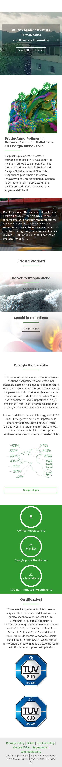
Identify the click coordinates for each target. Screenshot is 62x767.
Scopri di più (31, 288)
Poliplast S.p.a (21, 755)
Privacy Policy (15, 743)
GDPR (30, 743)
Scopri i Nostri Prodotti (31, 50)
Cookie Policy (46, 743)
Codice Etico (21, 747)
